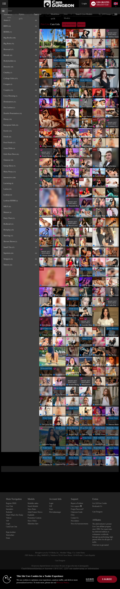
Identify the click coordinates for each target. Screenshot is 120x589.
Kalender (9, 512)
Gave (51, 509)
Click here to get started (100, 545)
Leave (90, 579)
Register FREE (11, 503)
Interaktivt (9, 509)
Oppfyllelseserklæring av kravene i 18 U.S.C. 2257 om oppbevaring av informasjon (60, 568)
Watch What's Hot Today (14, 515)
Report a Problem (77, 503)
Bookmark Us (97, 506)
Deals (8, 538)
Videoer (8, 518)
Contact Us (75, 518)
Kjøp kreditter (11, 532)
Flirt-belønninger (55, 512)
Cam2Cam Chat (11, 527)
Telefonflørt (10, 535)
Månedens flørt (33, 524)
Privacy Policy (63, 582)
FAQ (72, 515)
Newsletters (75, 521)
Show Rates (32, 509)
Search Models (33, 506)
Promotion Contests (34, 518)
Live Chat (9, 506)
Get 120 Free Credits (99, 503)
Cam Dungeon (97, 512)
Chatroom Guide (76, 512)
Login (84, 3)
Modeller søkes (33, 503)
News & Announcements (79, 524)
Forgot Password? (77, 509)
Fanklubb (31, 515)
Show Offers (32, 521)
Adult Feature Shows (35, 512)
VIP (7, 521)
